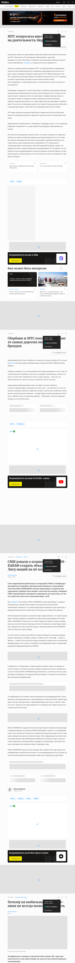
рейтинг (12, 344)
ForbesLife (42, 279)
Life (52, 6)
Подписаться (15, 250)
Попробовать (48, 44)
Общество (12, 493)
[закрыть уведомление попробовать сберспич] (58, 36)
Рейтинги (24, 6)
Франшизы (32, 6)
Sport (64, 6)
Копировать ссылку (60, 47)
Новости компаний (14, 279)
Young (69, 6)
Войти (58, 2)
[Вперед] (70, 166)
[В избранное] (34, 163)
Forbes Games (11, 6)
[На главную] (5, 2)
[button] (72, 2)
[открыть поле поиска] (68, 2)
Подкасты (41, 6)
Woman (58, 6)
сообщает (14, 583)
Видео (48, 6)
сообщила (27, 63)
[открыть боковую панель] (64, 2)
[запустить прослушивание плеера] (58, 31)
